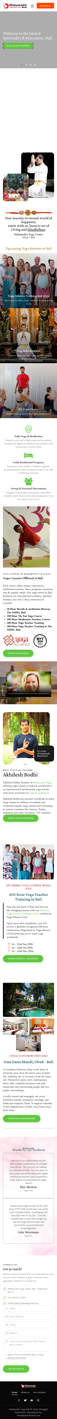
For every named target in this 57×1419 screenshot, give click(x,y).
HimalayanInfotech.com (28, 1415)
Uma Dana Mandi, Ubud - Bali (28, 1062)
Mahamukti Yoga (42, 782)
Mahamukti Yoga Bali (19, 1409)
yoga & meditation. (39, 792)
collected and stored (16, 1358)
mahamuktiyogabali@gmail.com (23, 1303)
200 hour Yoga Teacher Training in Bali (28, 896)
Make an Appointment (18, 46)
